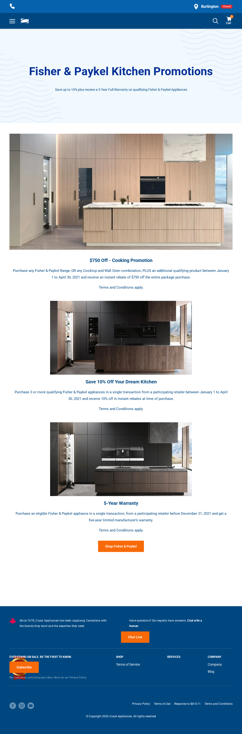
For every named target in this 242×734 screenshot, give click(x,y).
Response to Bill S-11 (187, 703)
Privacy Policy (141, 703)
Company (215, 664)
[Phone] (12, 6)
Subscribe (24, 667)
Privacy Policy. (78, 677)
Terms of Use (162, 703)
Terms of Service (128, 664)
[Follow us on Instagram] (21, 705)
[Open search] (215, 21)
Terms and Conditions (218, 703)
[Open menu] (12, 21)
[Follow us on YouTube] (30, 705)
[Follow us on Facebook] (12, 705)
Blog (211, 671)
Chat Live (135, 637)
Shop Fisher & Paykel (121, 546)
